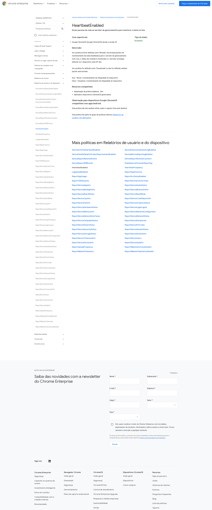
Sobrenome (152, 376)
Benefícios (38, 4)
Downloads (68, 481)
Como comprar (129, 485)
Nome (112, 376)
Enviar (115, 444)
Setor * (150, 400)
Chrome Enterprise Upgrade (105, 494)
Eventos (155, 490)
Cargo (112, 400)
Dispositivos (128, 481)
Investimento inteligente (44, 488)
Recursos (63, 4)
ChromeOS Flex (100, 485)
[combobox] (162, 405)
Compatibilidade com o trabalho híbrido (44, 498)
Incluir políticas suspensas (47, 35)
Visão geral (68, 476)
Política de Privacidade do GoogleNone (152, 438)
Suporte (155, 508)
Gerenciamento (70, 490)
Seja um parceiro (159, 476)
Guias (154, 481)
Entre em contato (41, 492)
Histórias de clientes (161, 485)
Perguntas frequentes (161, 494)
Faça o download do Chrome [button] (195, 4)
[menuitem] (39, 4)
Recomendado (40, 504)
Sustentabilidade (100, 503)
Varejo (96, 508)
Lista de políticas (159, 503)
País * (112, 412)
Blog (154, 499)
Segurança (38, 476)
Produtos (51, 4)
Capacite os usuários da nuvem (44, 482)
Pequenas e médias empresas (105, 499)
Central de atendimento (103, 490)
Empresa (150, 388)
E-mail (112, 388)
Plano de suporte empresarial (76, 494)
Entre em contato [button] (167, 4)
